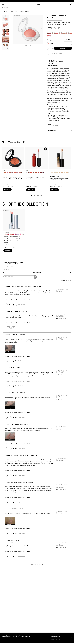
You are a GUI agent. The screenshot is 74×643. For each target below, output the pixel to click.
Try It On (68, 39)
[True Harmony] (52, 33)
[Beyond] (16, 234)
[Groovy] (48, 36)
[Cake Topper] (29, 172)
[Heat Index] (57, 33)
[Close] (71, 637)
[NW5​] (52, 172)
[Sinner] (12, 172)
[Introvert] (11, 234)
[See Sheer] (38, 172)
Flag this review (21, 304)
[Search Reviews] (35, 277)
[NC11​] (57, 172)
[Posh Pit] (33, 172)
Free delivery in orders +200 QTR (37, 1)
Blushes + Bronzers (19, 11)
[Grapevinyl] (43, 172)
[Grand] (66, 33)
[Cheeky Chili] (10, 172)
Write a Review (37, 272)
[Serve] (13, 234)
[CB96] (5, 172)
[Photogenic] (21, 234)
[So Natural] (64, 33)
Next (37, 565)
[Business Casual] (41, 172)
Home (3, 11)
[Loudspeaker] (15, 172)
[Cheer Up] (62, 33)
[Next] (22, 172)
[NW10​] (59, 172)
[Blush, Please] (59, 33)
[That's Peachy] (71, 33)
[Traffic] (31, 172)
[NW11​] (62, 172)
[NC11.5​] (64, 172)
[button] (10, 349)
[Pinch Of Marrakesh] (48, 33)
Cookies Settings (55, 636)
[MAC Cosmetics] (35, 4)
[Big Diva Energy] (69, 33)
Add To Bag (63, 48)
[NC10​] (55, 172)
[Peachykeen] (20, 172)
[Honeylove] (17, 172)
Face (12, 11)
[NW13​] (67, 172)
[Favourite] (6, 234)
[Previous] (3, 172)
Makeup (8, 11)
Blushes (27, 11)
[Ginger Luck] (55, 33)
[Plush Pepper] (50, 33)
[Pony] (7, 172)
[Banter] (8, 234)
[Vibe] (18, 234)
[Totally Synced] (50, 36)
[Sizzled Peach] (36, 172)
